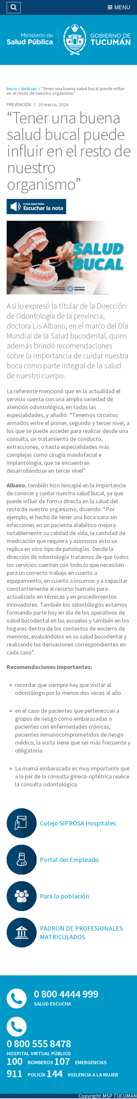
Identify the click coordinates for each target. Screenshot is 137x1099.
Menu (122, 7)
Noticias (29, 89)
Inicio (12, 89)
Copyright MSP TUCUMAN (107, 1095)
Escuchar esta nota (36, 206)
